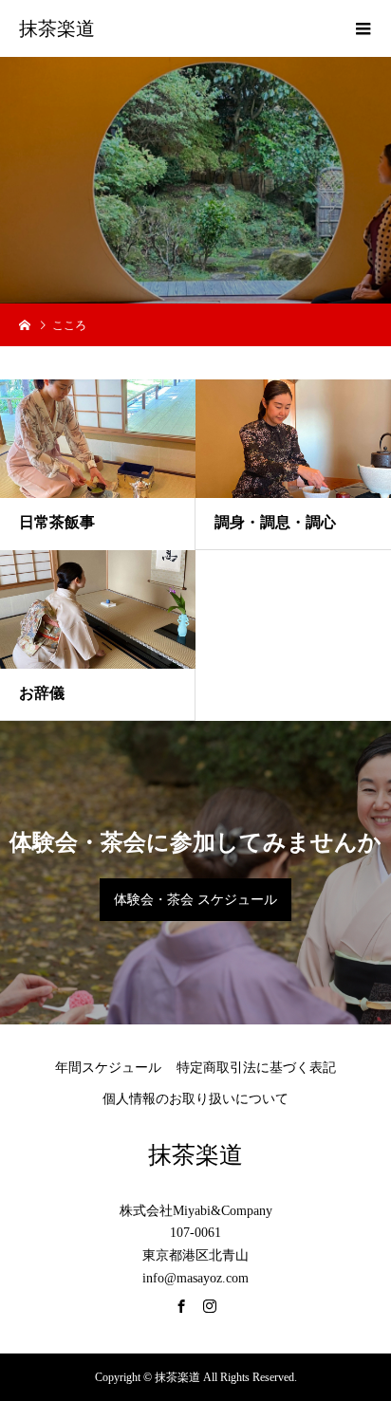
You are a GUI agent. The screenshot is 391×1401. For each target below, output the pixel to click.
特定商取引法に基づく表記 (256, 1067)
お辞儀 (42, 693)
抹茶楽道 (57, 28)
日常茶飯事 (57, 522)
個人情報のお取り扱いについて (195, 1099)
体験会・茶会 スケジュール (195, 900)
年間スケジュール (108, 1067)
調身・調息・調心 (275, 522)
